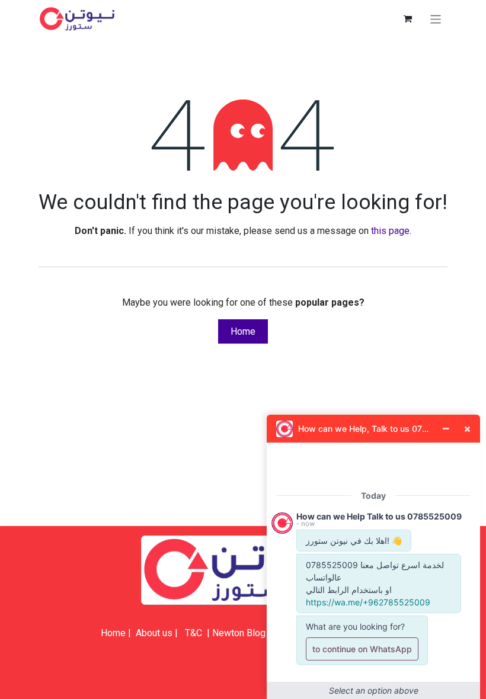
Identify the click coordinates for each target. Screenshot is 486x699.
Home (243, 331)
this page (390, 230)
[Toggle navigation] (436, 19)
